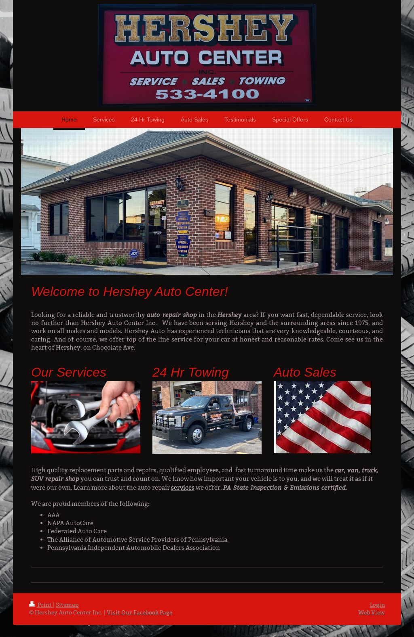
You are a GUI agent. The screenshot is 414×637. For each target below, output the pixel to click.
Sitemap (67, 604)
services (182, 487)
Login (377, 604)
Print (44, 604)
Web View (371, 612)
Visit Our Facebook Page (139, 612)
